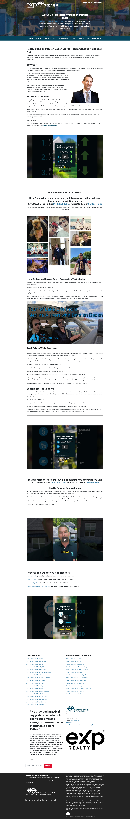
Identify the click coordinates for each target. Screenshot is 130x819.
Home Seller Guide (32, 576)
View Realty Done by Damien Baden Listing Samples (81, 725)
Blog (51, 780)
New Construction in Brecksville (75, 664)
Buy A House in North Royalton (33, 778)
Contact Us (39, 780)
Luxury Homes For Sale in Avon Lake (36, 661)
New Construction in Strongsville (75, 686)
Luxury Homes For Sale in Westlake (35, 705)
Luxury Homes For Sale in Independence (37, 686)
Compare (73, 38)
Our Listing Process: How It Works (51, 778)
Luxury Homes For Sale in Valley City (36, 702)
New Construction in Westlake (74, 694)
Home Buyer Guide (32, 579)
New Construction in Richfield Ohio (76, 680)
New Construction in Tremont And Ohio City (78, 688)
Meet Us (81, 38)
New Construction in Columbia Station (77, 670)
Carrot (93, 817)
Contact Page (95, 204)
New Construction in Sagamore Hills (76, 683)
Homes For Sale (50, 38)
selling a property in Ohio (55, 21)
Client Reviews (63, 38)
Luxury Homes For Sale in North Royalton (37, 691)
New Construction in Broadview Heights (77, 667)
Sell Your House (44, 775)
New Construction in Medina (74, 672)
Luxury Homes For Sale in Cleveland (35, 675)
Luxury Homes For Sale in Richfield (35, 694)
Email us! (69, 722)
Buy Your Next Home (94, 38)
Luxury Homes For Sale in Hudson (35, 683)
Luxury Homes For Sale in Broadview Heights (38, 672)
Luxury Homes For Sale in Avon (34, 659)
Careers (55, 780)
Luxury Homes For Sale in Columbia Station (38, 678)
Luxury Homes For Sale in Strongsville (36, 699)
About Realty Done (30, 780)
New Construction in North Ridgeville (76, 675)
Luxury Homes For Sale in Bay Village (36, 667)
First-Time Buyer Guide (33, 583)
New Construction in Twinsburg (75, 691)
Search (48, 766)
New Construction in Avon (73, 661)
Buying (42, 21)
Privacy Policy (46, 780)
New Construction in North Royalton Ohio (78, 678)
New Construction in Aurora (74, 659)
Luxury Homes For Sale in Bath (34, 664)
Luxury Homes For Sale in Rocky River (36, 697)
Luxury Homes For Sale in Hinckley (35, 680)
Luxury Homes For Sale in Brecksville (36, 670)
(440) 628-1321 (98, 2)
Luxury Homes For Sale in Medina (35, 688)
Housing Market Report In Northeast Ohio (38, 586)
